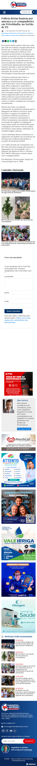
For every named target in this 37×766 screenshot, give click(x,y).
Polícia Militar (5, 35)
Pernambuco (13, 33)
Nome (6, 293)
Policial (13, 35)
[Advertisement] (18, 351)
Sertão (17, 35)
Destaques (5, 33)
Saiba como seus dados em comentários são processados (17, 320)
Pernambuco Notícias (25, 33)
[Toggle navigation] (4, 12)
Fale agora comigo (24, 429)
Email (6, 301)
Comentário (8, 277)
